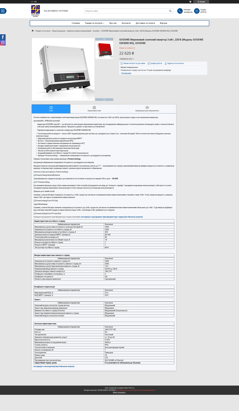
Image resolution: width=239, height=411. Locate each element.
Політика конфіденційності (145, 390)
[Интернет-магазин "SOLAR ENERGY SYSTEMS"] (36, 11)
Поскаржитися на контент (126, 390)
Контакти (126, 23)
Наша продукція (58, 31)
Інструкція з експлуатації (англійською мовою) (54, 366)
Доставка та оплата (145, 23)
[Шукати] (170, 11)
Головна (76, 23)
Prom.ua (131, 388)
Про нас (113, 23)
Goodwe (96, 31)
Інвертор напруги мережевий (79, 31)
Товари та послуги (93, 23)
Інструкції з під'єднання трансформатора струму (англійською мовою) (112, 217)
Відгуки (163, 23)
